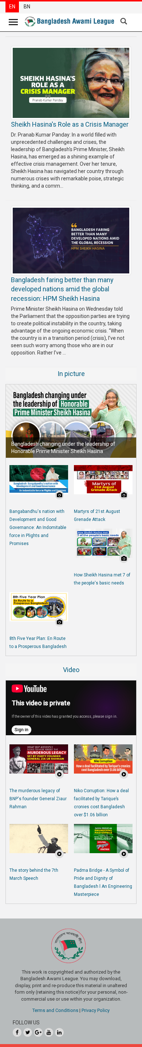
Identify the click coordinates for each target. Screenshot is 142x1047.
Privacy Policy (96, 1010)
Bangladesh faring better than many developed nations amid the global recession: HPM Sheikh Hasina (62, 289)
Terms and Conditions (55, 1010)
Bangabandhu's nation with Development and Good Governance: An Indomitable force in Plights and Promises (37, 527)
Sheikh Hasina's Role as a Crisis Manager (70, 124)
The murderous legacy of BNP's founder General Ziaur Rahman (38, 798)
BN (27, 6)
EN (12, 6)
